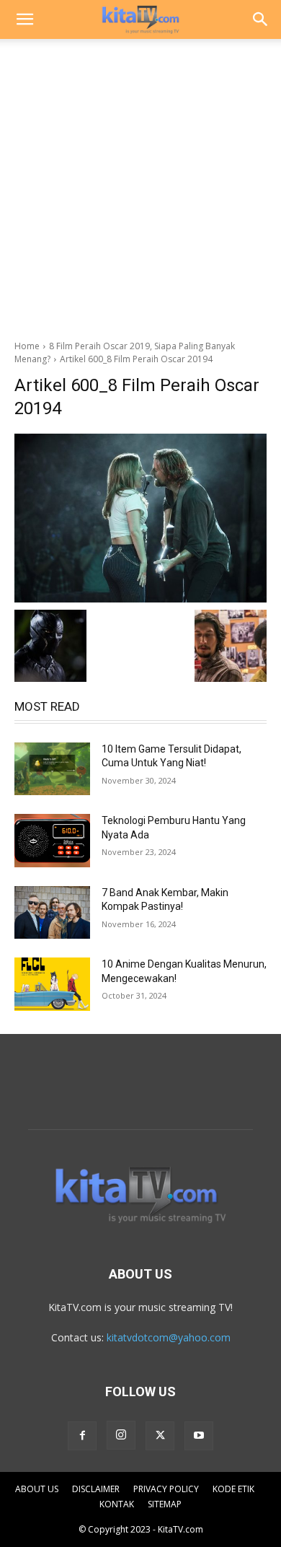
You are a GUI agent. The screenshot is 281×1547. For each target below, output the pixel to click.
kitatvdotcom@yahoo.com (169, 1337)
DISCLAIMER (96, 1489)
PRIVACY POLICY (166, 1489)
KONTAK (116, 1504)
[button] (24, 19)
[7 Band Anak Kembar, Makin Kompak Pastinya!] (52, 912)
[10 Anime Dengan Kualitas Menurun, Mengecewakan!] (52, 984)
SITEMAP (165, 1504)
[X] (160, 1435)
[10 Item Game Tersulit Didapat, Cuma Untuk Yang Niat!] (52, 769)
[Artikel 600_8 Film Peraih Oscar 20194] (140, 518)
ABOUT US (36, 1489)
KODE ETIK (233, 1489)
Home (27, 346)
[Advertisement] (140, 185)
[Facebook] (82, 1435)
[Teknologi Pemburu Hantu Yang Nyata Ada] (52, 840)
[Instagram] (121, 1435)
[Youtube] (198, 1435)
